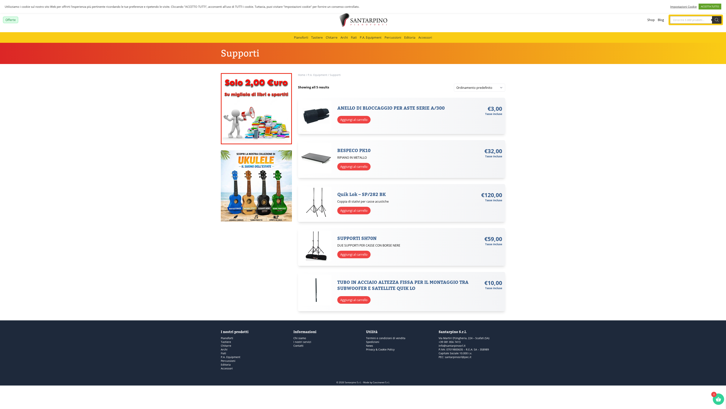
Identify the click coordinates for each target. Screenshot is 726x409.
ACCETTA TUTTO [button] (710, 6)
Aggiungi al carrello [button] (354, 120)
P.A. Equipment (371, 37)
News (369, 345)
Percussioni (393, 37)
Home (301, 75)
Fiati (354, 37)
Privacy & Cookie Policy (380, 349)
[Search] (716, 20)
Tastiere (317, 37)
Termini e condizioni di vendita (385, 338)
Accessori (425, 37)
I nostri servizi (302, 342)
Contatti (298, 345)
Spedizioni (372, 342)
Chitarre (331, 37)
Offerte (10, 20)
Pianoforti (301, 37)
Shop (651, 20)
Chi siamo (299, 338)
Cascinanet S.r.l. (381, 382)
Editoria (409, 37)
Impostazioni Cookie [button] (683, 6)
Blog (661, 20)
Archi (344, 37)
